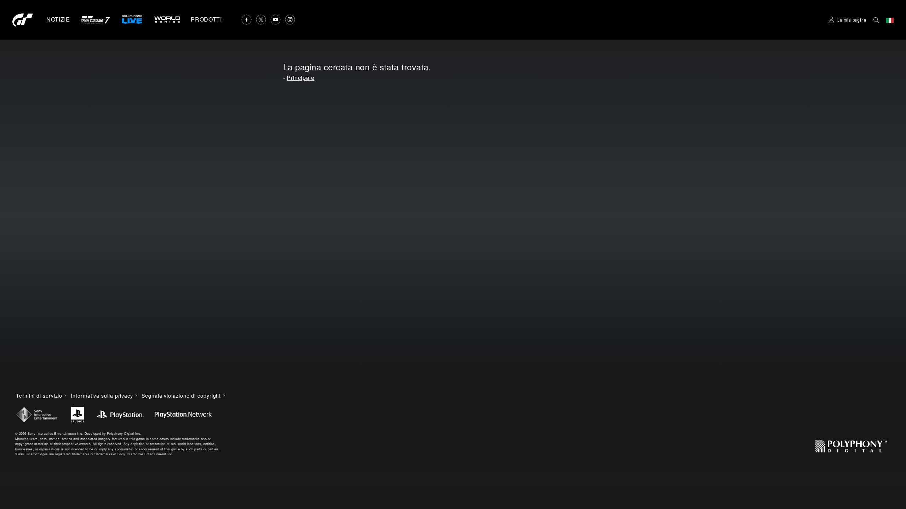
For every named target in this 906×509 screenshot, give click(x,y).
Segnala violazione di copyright (181, 395)
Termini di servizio (39, 395)
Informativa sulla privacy (102, 395)
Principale (300, 78)
